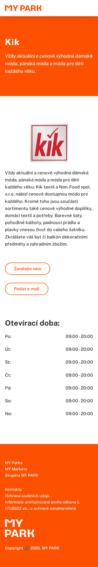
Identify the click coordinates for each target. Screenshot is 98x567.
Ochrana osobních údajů (27, 495)
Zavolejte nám (27, 268)
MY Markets (16, 469)
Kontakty (13, 489)
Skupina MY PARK (21, 475)
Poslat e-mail (26, 288)
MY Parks (13, 462)
